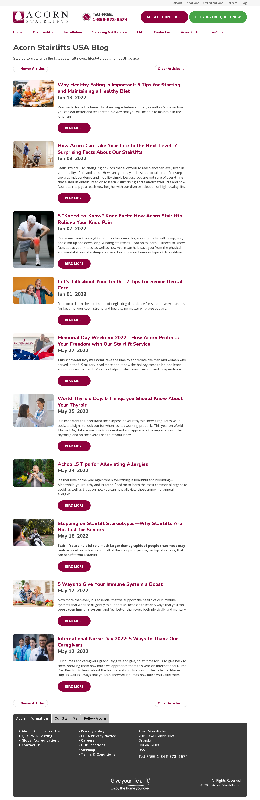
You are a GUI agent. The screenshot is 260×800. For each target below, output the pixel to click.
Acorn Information (32, 718)
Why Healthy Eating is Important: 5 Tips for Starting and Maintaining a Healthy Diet (119, 88)
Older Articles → (171, 68)
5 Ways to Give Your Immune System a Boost (110, 584)
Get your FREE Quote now (218, 17)
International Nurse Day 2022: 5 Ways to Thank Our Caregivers (118, 641)
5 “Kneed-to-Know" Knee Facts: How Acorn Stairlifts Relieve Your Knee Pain (120, 219)
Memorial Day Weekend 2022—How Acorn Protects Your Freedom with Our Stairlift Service (118, 340)
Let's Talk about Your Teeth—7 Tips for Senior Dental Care (120, 284)
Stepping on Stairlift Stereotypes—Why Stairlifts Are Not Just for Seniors (120, 526)
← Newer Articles (30, 68)
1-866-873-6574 (110, 19)
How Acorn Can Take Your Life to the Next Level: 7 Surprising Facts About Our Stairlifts (117, 148)
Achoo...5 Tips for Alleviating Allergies (103, 464)
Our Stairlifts (66, 718)
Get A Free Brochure (164, 17)
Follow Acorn (95, 718)
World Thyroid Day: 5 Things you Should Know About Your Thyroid (120, 401)
